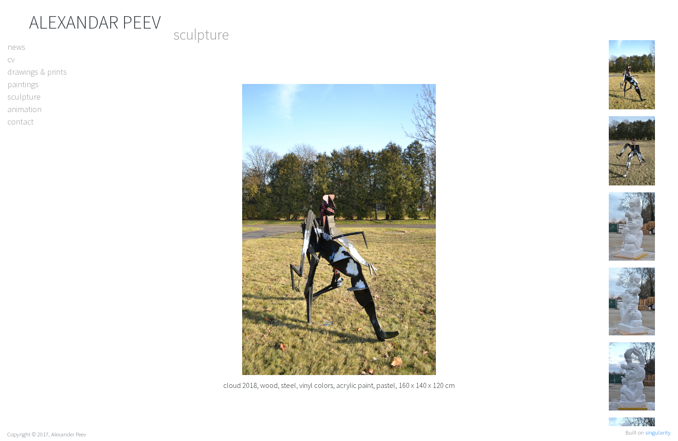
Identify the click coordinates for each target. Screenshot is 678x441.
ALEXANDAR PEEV (95, 22)
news (16, 47)
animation (24, 109)
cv (11, 59)
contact (20, 121)
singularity (658, 432)
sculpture (24, 96)
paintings (23, 84)
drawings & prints (37, 71)
